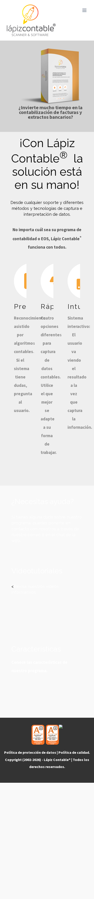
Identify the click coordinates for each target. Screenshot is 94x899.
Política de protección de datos (30, 752)
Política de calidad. (74, 752)
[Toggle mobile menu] (84, 10)
